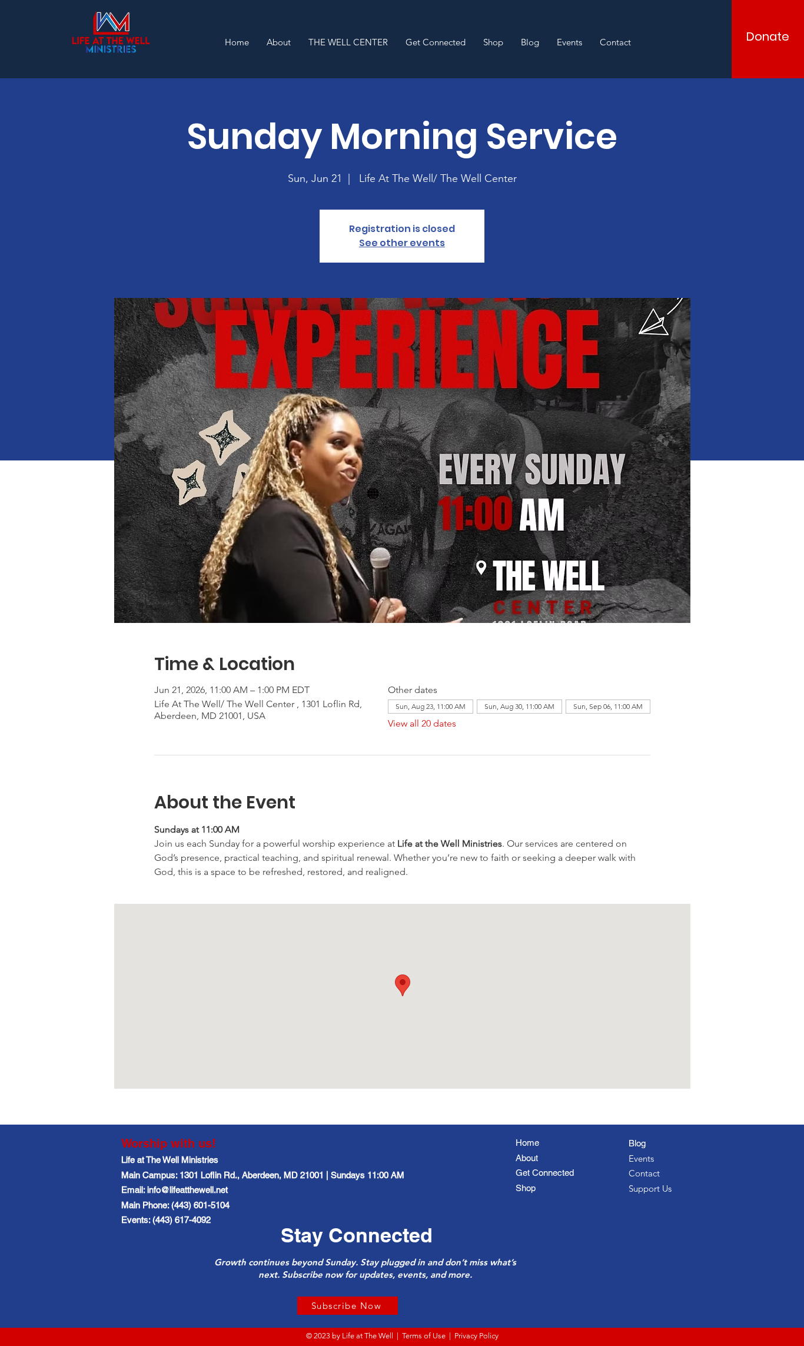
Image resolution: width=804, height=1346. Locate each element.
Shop (526, 1188)
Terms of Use (424, 1335)
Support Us (650, 1188)
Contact (644, 1173)
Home (527, 1143)
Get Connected (545, 1173)
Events (641, 1158)
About (527, 1158)
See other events (402, 243)
